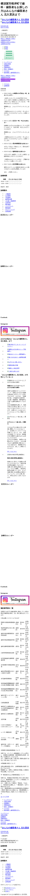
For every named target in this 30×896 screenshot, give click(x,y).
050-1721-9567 (5, 27)
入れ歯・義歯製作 (10, 201)
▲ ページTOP (5, 796)
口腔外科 (8, 202)
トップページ (8, 62)
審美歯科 (8, 208)
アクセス (6, 71)
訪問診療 (8, 211)
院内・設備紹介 (8, 69)
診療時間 (6, 85)
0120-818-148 (4, 26)
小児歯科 (8, 195)
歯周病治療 (8, 199)
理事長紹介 (7, 67)
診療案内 (6, 65)
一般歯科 (8, 194)
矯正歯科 (8, 204)
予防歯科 (8, 197)
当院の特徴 (7, 64)
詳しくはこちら (12, 451)
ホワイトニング (10, 209)
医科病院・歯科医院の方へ (12, 72)
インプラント (9, 206)
